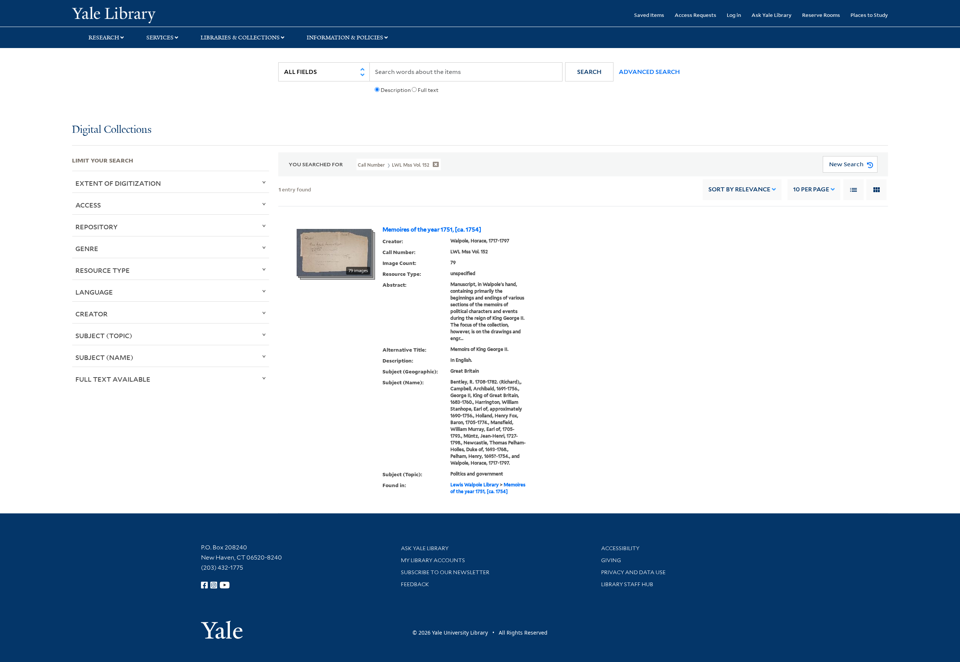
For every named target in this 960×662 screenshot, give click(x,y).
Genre (86, 248)
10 (811, 189)
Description (396, 90)
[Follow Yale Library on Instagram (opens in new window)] (213, 585)
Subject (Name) (104, 357)
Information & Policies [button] (345, 37)
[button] (589, 71)
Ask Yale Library (772, 14)
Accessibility (620, 548)
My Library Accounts (433, 560)
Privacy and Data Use (633, 572)
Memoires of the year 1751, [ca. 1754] (431, 229)
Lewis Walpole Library (474, 484)
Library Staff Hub (627, 584)
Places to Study (869, 14)
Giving (611, 560)
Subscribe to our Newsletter (445, 572)
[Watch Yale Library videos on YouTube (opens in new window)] (225, 585)
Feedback (415, 584)
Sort (739, 189)
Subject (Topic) (103, 335)
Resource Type (102, 270)
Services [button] (160, 37)
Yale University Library (133, 14)
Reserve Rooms (821, 14)
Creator (91, 313)
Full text (428, 90)
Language (94, 291)
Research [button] (103, 37)
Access (88, 204)
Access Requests (695, 14)
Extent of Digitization (118, 183)
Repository (96, 226)
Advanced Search (649, 71)
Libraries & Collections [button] (240, 37)
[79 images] (334, 252)
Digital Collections (112, 130)
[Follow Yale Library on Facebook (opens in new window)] (204, 585)
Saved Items (649, 14)
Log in (734, 14)
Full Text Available (112, 379)
